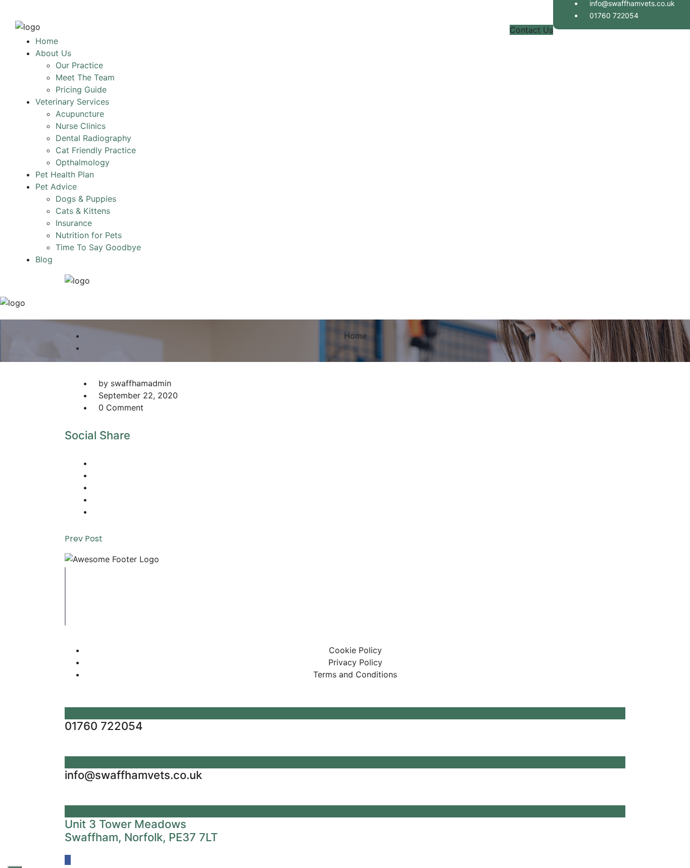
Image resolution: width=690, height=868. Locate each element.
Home (46, 41)
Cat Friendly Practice (96, 150)
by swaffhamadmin (134, 383)
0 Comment (120, 407)
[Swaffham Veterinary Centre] (27, 29)
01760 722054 (613, 15)
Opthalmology (83, 162)
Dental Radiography (93, 138)
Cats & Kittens (83, 211)
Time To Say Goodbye (98, 247)
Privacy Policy (355, 662)
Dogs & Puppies (86, 199)
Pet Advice (56, 186)
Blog (44, 259)
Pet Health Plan (64, 174)
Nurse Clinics (81, 126)
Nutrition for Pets (89, 235)
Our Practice (79, 65)
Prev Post (84, 538)
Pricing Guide (81, 89)
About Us (53, 53)
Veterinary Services (72, 102)
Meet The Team (85, 77)
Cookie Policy (355, 650)
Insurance (74, 223)
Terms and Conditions (355, 674)
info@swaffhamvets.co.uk (133, 775)
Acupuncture (80, 114)
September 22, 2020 (138, 395)
